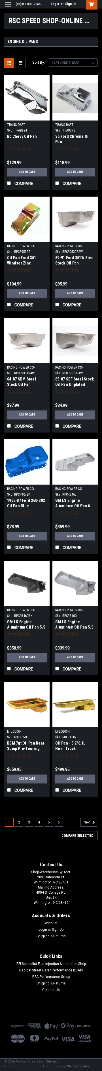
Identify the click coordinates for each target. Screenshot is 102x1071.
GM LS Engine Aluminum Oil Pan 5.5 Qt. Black (26, 627)
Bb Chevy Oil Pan (22, 136)
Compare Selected (77, 836)
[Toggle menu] (8, 8)
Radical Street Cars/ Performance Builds (51, 970)
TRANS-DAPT (16, 125)
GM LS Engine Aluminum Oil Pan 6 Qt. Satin (72, 505)
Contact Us (51, 990)
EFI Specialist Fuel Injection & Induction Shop (51, 964)
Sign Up (70, 4)
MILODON (14, 732)
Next (88, 822)
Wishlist (51, 923)
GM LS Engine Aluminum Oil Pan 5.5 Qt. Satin (74, 627)
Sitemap (52, 1061)
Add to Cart (27, 171)
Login (55, 4)
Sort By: (38, 62)
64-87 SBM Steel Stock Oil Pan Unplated (21, 384)
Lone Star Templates (74, 1066)
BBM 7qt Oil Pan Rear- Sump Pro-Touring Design (26, 748)
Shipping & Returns (51, 936)
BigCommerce (31, 1066)
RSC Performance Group (51, 977)
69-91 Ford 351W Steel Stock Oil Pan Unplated (75, 263)
